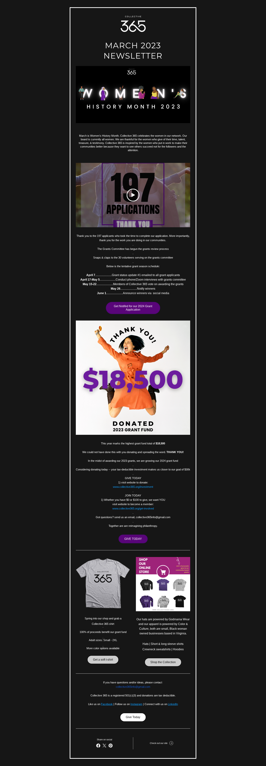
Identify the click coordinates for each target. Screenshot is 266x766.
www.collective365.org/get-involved (133, 508)
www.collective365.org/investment (133, 486)
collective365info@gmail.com (133, 686)
